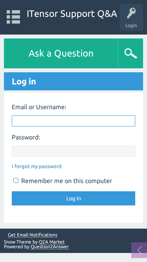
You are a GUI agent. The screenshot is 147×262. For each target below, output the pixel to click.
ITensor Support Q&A (72, 13)
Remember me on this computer (66, 180)
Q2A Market (52, 241)
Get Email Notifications (32, 235)
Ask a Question (61, 53)
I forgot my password (37, 166)
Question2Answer (50, 246)
